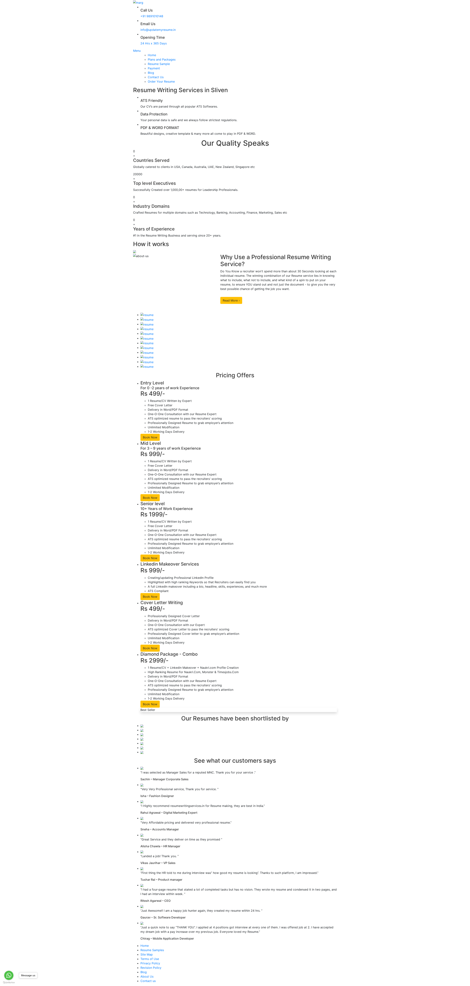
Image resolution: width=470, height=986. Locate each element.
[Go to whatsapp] (8, 975)
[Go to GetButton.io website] (9, 982)
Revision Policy (150, 967)
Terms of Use (149, 959)
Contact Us (156, 77)
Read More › (231, 300)
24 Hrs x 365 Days (153, 43)
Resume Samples (152, 950)
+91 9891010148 (151, 16)
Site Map (146, 954)
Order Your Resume (161, 81)
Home (152, 55)
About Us (146, 976)
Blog (151, 73)
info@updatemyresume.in (158, 30)
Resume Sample (159, 64)
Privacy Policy (150, 963)
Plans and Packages (162, 59)
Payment (154, 68)
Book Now (150, 437)
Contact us (148, 981)
